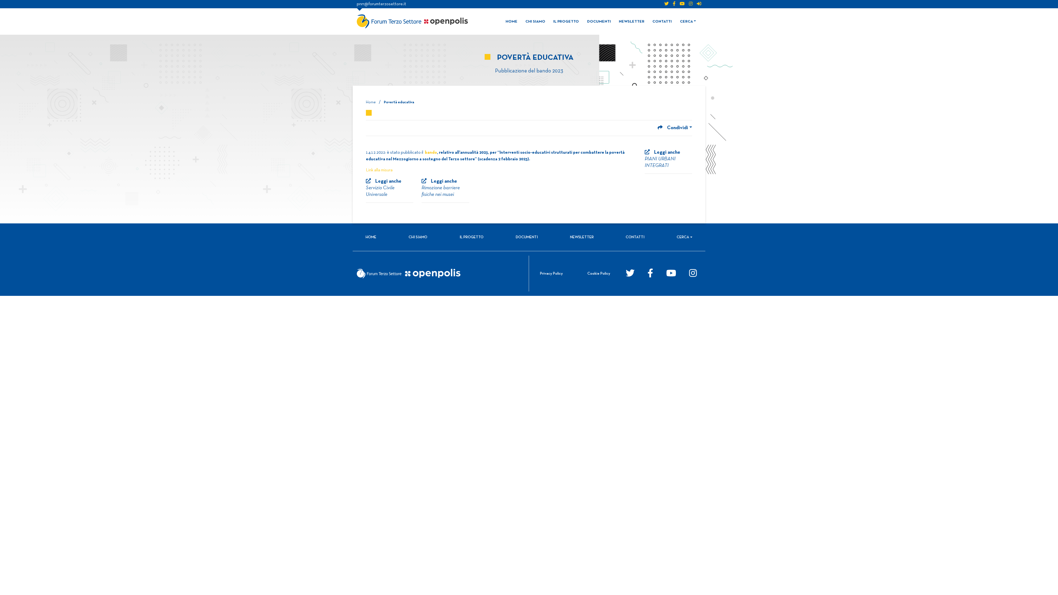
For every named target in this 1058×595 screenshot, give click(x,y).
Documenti (599, 21)
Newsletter (631, 21)
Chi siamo (535, 21)
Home (511, 21)
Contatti (662, 21)
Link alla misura (379, 170)
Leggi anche (662, 159)
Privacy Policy (551, 273)
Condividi (677, 128)
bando (431, 153)
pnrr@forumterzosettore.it (381, 4)
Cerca (686, 21)
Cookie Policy (598, 273)
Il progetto (566, 21)
